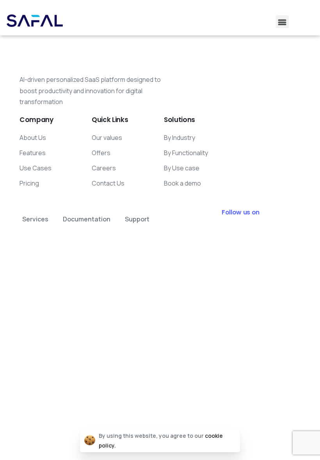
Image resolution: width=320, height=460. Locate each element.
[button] (282, 21)
